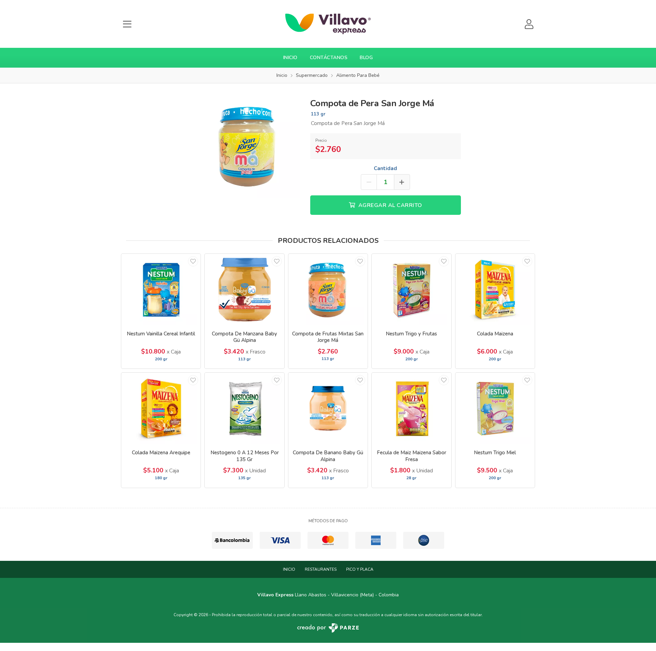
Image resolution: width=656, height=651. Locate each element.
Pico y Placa (359, 569)
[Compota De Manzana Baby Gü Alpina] (244, 289)
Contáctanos (329, 57)
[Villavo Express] (328, 24)
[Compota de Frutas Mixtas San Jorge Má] (328, 289)
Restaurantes (321, 569)
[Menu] (127, 24)
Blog (366, 57)
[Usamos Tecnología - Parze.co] (328, 628)
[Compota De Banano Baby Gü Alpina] (328, 408)
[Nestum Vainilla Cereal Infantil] (161, 289)
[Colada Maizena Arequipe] (161, 408)
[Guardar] (193, 261)
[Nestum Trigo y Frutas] (411, 289)
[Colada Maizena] (495, 289)
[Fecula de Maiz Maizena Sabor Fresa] (411, 408)
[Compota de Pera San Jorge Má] (247, 145)
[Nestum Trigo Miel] (495, 408)
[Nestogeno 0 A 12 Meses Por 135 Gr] (244, 408)
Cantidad (385, 168)
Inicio (290, 57)
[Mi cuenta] (529, 24)
